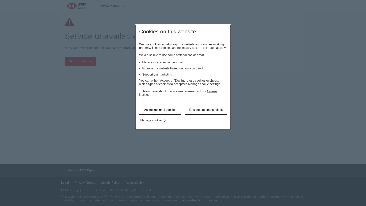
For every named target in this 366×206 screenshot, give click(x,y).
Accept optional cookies (160, 109)
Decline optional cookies (206, 109)
